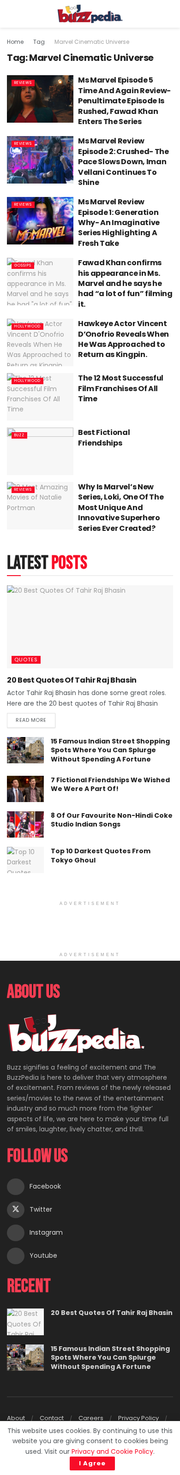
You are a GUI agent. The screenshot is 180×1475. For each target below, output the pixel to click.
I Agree (92, 1463)
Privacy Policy (138, 1418)
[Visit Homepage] (90, 14)
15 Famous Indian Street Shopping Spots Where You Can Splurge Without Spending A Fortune (110, 750)
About (16, 1418)
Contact (52, 1418)
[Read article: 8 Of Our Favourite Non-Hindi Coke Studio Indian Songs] (25, 824)
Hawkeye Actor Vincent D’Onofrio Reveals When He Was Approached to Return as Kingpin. (123, 339)
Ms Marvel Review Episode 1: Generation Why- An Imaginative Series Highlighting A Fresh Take (119, 222)
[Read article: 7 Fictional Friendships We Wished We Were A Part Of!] (25, 789)
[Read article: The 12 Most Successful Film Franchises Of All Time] (40, 397)
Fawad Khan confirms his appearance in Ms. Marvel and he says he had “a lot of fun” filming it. (125, 283)
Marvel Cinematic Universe (91, 42)
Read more (35, 718)
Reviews (23, 82)
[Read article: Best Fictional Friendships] (40, 451)
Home (15, 42)
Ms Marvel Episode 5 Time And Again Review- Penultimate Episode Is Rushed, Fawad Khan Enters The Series (124, 101)
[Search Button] (169, 14)
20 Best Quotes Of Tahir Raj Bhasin (72, 680)
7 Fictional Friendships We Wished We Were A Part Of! (110, 784)
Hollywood (27, 326)
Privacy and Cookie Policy (112, 1451)
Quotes (26, 659)
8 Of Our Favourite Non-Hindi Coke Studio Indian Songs (112, 820)
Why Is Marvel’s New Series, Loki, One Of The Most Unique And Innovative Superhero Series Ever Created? (120, 508)
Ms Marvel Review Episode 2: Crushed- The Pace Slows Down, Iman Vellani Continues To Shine (123, 162)
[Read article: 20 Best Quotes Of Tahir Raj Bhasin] (90, 626)
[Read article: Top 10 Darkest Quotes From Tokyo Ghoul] (25, 860)
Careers (90, 1418)
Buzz (19, 435)
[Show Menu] (11, 14)
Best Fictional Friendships (104, 437)
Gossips (22, 265)
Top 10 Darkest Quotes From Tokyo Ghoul (100, 855)
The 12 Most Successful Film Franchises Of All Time (120, 388)
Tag (39, 42)
